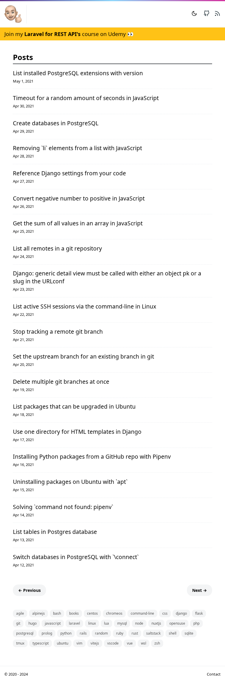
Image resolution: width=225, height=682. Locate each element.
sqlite (189, 633)
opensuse (177, 623)
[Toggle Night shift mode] (194, 14)
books (74, 613)
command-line (142, 613)
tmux (20, 643)
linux (92, 623)
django (181, 613)
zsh (157, 643)
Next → (199, 590)
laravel (74, 623)
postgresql (24, 633)
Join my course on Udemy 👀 (69, 33)
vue (130, 643)
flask (199, 613)
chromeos (114, 613)
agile (20, 613)
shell (172, 633)
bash (57, 613)
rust (135, 633)
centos (92, 613)
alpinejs (38, 613)
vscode (113, 643)
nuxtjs (156, 623)
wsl (143, 643)
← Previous (29, 590)
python (65, 633)
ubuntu (62, 643)
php (196, 623)
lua (106, 623)
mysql (122, 623)
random (101, 633)
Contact (214, 674)
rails (83, 633)
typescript (41, 643)
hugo (32, 623)
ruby (119, 633)
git (18, 623)
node (139, 623)
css (165, 613)
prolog (47, 633)
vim (79, 643)
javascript (53, 623)
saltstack (153, 633)
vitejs (95, 643)
